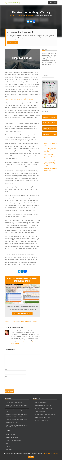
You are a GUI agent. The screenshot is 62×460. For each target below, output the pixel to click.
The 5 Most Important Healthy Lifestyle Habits (16, 419)
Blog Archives (9, 449)
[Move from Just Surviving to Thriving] (22, 68)
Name (6, 369)
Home (11, 15)
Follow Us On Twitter (48, 128)
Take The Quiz (12, 42)
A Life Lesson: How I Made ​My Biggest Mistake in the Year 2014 (50, 150)
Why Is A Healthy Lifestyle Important (43, 405)
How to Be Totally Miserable (24, 99)
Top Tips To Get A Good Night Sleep (14, 402)
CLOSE (31, 456)
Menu (51, 2)
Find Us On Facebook (49, 123)
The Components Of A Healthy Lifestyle (43, 408)
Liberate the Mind (20, 15)
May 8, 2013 (7, 321)
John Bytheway (10, 99)
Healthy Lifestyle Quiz (40, 411)
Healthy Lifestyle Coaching (12, 437)
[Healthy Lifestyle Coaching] (49, 107)
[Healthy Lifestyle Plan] (22, 303)
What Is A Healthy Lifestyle (41, 402)
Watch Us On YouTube (49, 117)
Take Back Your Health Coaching (13, 440)
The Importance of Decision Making (43, 417)
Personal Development (30, 15)
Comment (7, 353)
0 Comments (34, 321)
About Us (8, 446)
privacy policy (47, 453)
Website (6, 382)
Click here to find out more (22, 313)
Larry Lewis (15, 321)
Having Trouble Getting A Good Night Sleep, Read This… (49, 156)
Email (6, 376)
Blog (14, 15)
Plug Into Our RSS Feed (49, 134)
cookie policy (55, 453)
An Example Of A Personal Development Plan (45, 414)
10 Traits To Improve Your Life (41, 420)
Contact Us (8, 443)
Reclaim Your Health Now (12, 422)
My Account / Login (10, 434)
